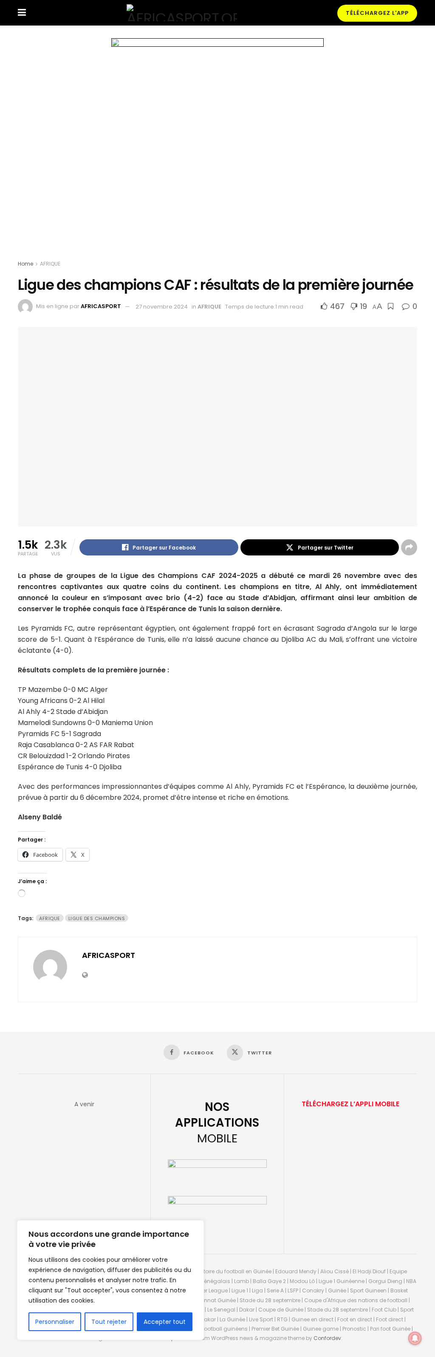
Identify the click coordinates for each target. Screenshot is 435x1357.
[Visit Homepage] (182, 12)
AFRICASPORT (101, 307)
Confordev (327, 1338)
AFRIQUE (50, 263)
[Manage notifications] (415, 1338)
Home (25, 263)
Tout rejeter (109, 1321)
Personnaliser (54, 1321)
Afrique (49, 918)
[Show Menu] (22, 12)
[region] (110, 1280)
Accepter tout (165, 1321)
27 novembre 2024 (162, 307)
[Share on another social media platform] (409, 547)
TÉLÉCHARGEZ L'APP (377, 13)
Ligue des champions (96, 918)
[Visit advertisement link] (217, 150)
